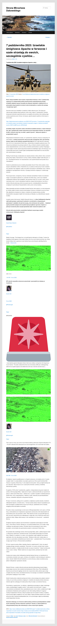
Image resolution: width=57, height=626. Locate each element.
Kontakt (30, 32)
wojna (24, 616)
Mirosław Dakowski (33, 616)
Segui (7, 233)
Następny (48, 37)
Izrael (17, 616)
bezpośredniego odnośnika (12, 617)
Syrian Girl (8, 294)
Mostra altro (13, 243)
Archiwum (24, 32)
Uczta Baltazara (26, 94)
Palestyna (21, 616)
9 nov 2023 (9, 301)
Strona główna (10, 32)
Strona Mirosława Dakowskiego (15, 9)
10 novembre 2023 (13, 94)
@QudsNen (9, 226)
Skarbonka (17, 32)
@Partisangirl (9, 304)
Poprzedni (9, 37)
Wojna (12, 616)
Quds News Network (11, 223)
